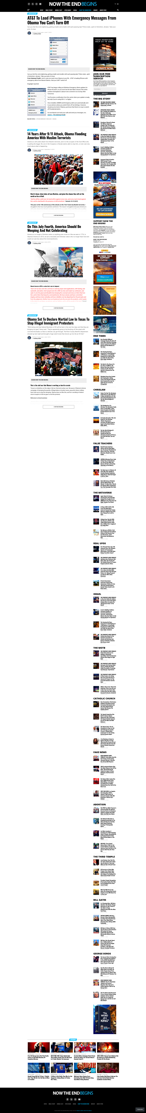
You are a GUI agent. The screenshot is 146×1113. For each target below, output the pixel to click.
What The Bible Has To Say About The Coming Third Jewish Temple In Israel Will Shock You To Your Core (108, 892)
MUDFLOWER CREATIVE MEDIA (84, 1110)
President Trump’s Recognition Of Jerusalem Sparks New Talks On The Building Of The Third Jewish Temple (108, 882)
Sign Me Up (105, 93)
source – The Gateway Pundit (56, 115)
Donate (95, 10)
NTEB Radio (67, 10)
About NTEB (103, 10)
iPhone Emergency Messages (44, 119)
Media (75, 10)
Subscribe (140, 1109)
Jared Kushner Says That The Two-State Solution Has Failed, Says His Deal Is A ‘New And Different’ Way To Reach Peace (108, 862)
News (41, 10)
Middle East (58, 10)
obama (54, 119)
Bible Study (49, 10)
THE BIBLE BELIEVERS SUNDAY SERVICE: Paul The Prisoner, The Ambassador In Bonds (108, 103)
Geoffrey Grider (37, 33)
